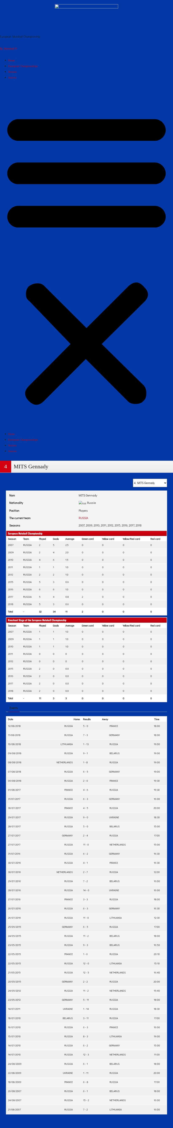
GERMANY (114, 735)
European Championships (23, 66)
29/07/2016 (14, 881)
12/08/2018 (14, 726)
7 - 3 (85, 735)
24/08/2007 (14, 1100)
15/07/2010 (14, 1036)
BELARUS (114, 753)
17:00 (157, 835)
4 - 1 (85, 862)
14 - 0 (86, 890)
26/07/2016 (14, 908)
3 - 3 (85, 899)
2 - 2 (85, 981)
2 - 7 (85, 872)
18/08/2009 (14, 1082)
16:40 (157, 972)
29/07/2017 (14, 817)
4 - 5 (85, 808)
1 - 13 (86, 744)
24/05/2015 (14, 935)
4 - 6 (85, 789)
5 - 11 (86, 999)
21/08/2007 (14, 1109)
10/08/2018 (14, 744)
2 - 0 (85, 780)
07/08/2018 (14, 771)
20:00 (157, 808)
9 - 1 (85, 753)
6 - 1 (85, 1063)
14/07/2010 (14, 1045)
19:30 (157, 780)
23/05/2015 (14, 945)
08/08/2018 (14, 762)
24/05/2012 (14, 990)
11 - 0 (86, 844)
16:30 (157, 853)
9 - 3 (85, 945)
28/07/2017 (14, 826)
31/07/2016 (14, 853)
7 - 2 (85, 881)
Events (14, 708)
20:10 (157, 954)
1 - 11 (85, 1073)
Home (11, 60)
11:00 (157, 1054)
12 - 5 (86, 972)
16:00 (157, 798)
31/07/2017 (14, 798)
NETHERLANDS (65, 762)
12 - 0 (86, 963)
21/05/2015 (14, 972)
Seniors (12, 71)
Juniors (12, 77)
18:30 (157, 817)
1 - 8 (85, 762)
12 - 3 (86, 1054)
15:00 (157, 826)
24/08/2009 (15, 1063)
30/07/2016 (14, 862)
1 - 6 (85, 954)
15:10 (157, 963)
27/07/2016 (14, 899)
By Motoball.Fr (8, 48)
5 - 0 (85, 726)
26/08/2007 (14, 1091)
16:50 (157, 945)
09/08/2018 (14, 753)
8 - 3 (85, 1036)
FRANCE (113, 726)
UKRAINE (113, 817)
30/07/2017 (14, 808)
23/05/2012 (14, 999)
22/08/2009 (14, 1073)
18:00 (157, 726)
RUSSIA (83, 518)
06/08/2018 (14, 780)
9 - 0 (85, 817)
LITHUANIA (67, 744)
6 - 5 (85, 771)
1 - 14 (86, 1008)
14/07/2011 (14, 1008)
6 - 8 (85, 1082)
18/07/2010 (14, 1018)
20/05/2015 (14, 981)
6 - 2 (85, 853)
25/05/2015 (14, 926)
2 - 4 (85, 835)
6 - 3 (85, 798)
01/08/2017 (14, 789)
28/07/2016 (14, 890)
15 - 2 (86, 1100)
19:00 (157, 744)
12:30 (157, 917)
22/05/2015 (14, 954)
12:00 (157, 872)
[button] (86, 257)
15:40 (157, 990)
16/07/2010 (14, 1027)
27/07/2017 (14, 835)
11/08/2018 (14, 735)
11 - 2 (86, 935)
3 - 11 (86, 1018)
